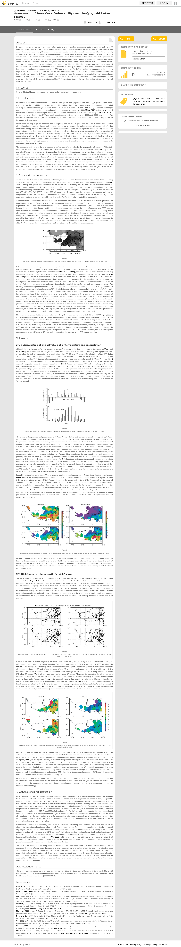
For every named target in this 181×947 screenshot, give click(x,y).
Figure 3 (19, 477)
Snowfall (146, 101)
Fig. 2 (110, 359)
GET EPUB (159, 38)
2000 (85, 108)
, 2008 (103, 115)
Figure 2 (41, 356)
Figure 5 (73, 667)
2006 (103, 149)
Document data (108, 22)
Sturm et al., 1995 (23, 931)
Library (25, 3)
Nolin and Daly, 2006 (24, 916)
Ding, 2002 (90, 110)
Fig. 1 (36, 218)
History (51, 29)
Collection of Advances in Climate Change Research (38, 10)
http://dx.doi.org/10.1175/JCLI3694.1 (58, 928)
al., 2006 (105, 113)
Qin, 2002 (20, 921)
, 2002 (107, 315)
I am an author (142, 125)
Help (155, 944)
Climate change (138, 104)
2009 (25, 185)
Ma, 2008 (20, 896)
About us (163, 944)
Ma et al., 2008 (22, 911)
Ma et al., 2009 (22, 904)
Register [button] (147, 3)
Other (142, 59)
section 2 (19, 667)
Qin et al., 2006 (105, 110)
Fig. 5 (81, 681)
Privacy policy (135, 944)
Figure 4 (33, 581)
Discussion (39, 29)
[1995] (67, 272)
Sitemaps (147, 944)
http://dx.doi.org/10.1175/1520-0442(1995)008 (79, 933)
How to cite (92, 22)
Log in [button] (164, 3)
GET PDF (125, 38)
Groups (36, 3)
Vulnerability (158, 101)
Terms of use (122, 944)
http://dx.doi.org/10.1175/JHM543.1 (48, 918)
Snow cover (160, 98)
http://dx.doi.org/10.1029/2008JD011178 (45, 909)
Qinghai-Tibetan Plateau (142, 98)
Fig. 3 (60, 482)
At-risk (137, 101)
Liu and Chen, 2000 (24, 891)
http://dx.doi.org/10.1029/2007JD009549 (93, 913)
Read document (24, 29)
